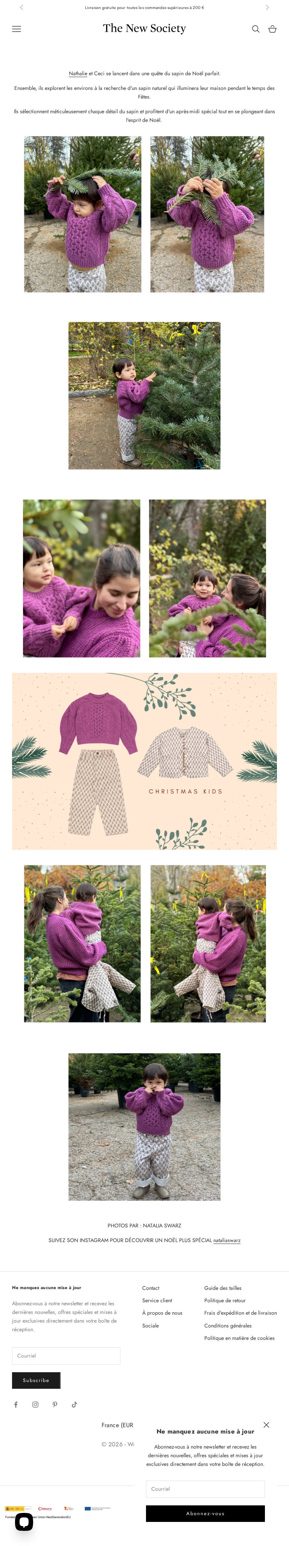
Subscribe (36, 1380)
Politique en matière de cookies (239, 1338)
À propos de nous (162, 1313)
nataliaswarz (226, 1240)
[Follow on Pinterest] (55, 1404)
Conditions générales (228, 1325)
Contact (150, 1288)
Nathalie (78, 73)
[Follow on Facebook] (16, 1404)
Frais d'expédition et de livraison (240, 1313)
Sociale (150, 1325)
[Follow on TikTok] (74, 1404)
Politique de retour (225, 1300)
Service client (157, 1300)
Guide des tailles (223, 1288)
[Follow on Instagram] (35, 1404)
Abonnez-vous (205, 1513)
